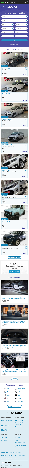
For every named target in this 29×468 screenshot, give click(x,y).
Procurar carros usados (6, 420)
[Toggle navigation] (26, 7)
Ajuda (16, 440)
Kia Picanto (9, 196)
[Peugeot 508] (14, 84)
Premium (3, 440)
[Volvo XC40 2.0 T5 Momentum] (14, 161)
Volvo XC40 (9, 171)
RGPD (15, 455)
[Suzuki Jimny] (14, 212)
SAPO (6, 462)
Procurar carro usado (14, 257)
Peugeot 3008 (7, 119)
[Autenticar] (25, 2)
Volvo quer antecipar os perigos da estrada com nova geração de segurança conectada (14, 346)
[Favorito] (26, 68)
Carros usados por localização (5, 430)
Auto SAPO (17, 437)
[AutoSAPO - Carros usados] (9, 6)
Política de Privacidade (6, 455)
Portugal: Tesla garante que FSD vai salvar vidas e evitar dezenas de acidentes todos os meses (14, 370)
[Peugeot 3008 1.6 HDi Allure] (14, 110)
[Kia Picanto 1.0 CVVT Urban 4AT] (14, 187)
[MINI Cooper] (14, 59)
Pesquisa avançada (14, 44)
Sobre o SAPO (4, 452)
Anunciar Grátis (18, 426)
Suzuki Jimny (6, 222)
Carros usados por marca (5, 426)
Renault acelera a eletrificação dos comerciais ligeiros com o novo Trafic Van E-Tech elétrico (13, 322)
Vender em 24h (18, 420)
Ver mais (14, 378)
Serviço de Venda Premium (19, 423)
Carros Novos (4, 422)
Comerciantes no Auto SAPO (20, 446)
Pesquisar (14, 40)
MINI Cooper (6, 68)
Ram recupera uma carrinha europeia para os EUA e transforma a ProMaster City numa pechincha (14, 297)
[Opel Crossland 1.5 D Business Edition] (14, 136)
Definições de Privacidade (12, 458)
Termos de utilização (20, 442)
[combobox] (14, 16)
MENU (13, 2)
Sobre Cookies (22, 455)
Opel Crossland (9, 145)
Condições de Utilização (15, 452)
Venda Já (3, 437)
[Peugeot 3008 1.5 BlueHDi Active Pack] (14, 238)
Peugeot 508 (6, 94)
